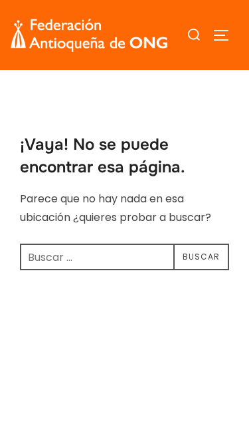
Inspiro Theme (92, 395)
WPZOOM (168, 395)
